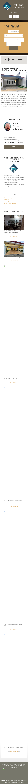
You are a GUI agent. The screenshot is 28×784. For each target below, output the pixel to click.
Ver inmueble (14, 236)
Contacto (14, 146)
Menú (15, 12)
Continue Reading (17, 110)
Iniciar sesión (21, 782)
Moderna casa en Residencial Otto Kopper (13, 68)
